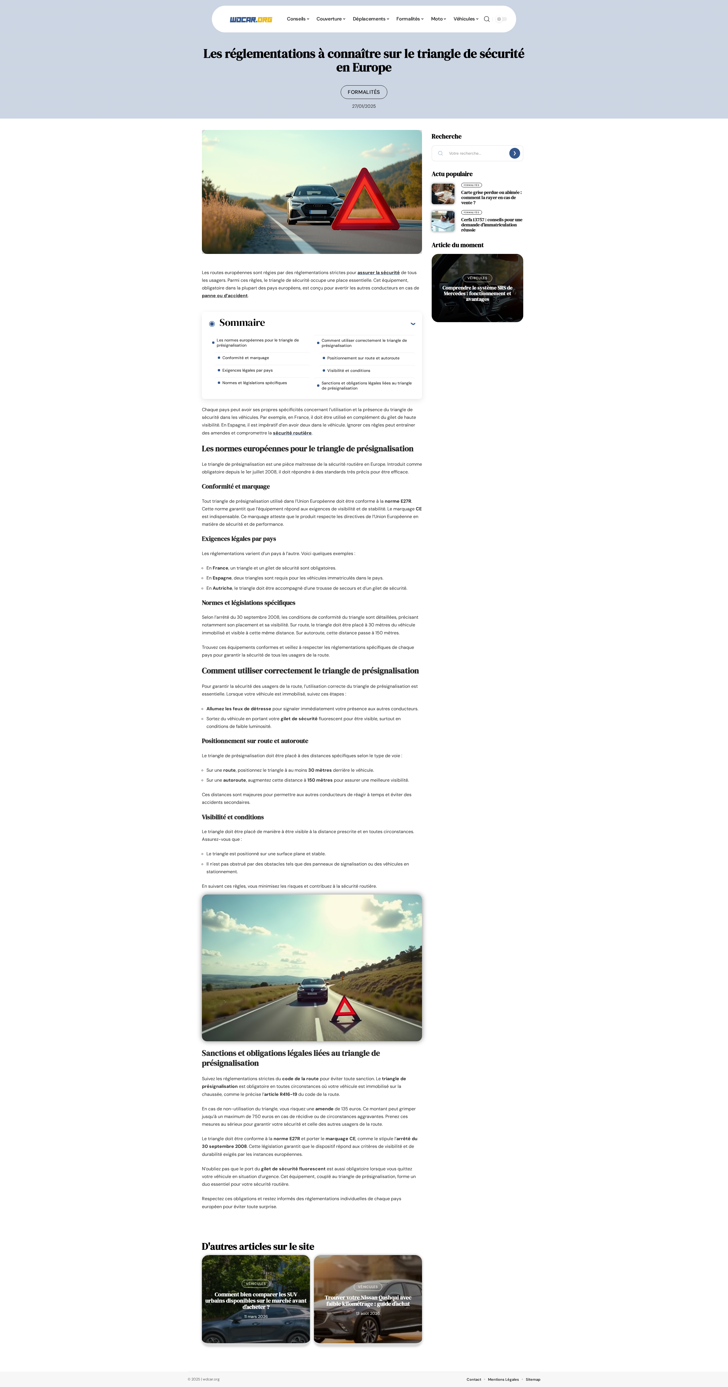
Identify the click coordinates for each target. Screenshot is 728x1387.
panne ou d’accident (225, 296)
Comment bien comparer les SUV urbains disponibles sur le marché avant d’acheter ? (256, 1300)
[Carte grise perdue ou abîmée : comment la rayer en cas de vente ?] (443, 194)
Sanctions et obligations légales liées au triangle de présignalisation (367, 385)
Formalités (364, 92)
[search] (487, 19)
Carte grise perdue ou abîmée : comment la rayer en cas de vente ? (491, 197)
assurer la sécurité (378, 273)
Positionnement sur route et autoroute (363, 358)
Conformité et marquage (245, 357)
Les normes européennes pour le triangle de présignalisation (258, 343)
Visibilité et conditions (348, 370)
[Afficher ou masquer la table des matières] (340, 323)
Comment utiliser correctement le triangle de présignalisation (364, 343)
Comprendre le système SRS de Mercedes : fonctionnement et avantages (477, 293)
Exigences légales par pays (247, 370)
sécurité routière (292, 433)
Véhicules (256, 1284)
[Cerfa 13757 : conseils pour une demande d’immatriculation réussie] (443, 221)
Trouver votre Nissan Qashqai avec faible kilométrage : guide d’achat (368, 1300)
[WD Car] (251, 19)
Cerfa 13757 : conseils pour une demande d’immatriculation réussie (491, 224)
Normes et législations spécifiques (254, 382)
